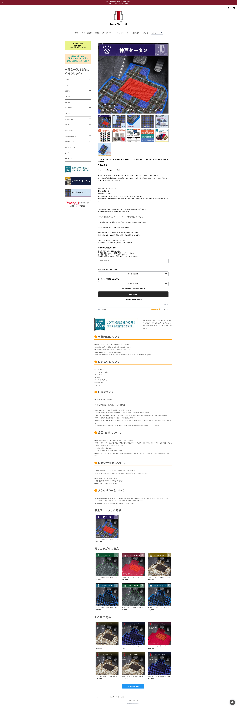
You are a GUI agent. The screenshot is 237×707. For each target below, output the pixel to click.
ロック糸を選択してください (107, 269)
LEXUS (67, 85)
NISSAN (67, 91)
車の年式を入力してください (107, 248)
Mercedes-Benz (70, 136)
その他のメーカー (70, 142)
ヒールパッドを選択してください (109, 279)
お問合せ (145, 33)
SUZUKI (67, 113)
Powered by (131, 703)
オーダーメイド (69, 153)
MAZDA (67, 102)
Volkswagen (69, 130)
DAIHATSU (68, 108)
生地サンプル (69, 158)
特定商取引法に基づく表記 (117, 697)
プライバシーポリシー (101, 697)
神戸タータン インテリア (72, 147)
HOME (76, 33)
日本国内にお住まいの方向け (133, 300)
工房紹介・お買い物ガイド (103, 33)
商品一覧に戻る (133, 686)
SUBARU (67, 96)
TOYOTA (68, 80)
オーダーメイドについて (121, 33)
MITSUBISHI (69, 119)
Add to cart (133, 294)
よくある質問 (135, 33)
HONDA (67, 125)
